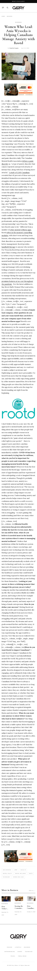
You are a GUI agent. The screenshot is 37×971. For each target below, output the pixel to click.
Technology (29, 951)
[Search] (7, 7)
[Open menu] (3, 7)
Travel (13, 956)
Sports (20, 951)
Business (9, 16)
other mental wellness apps (20, 230)
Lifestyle (18, 947)
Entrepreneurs (9, 951)
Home (3, 16)
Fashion (9, 947)
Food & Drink (22, 956)
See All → (32, 890)
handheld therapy (8, 247)
